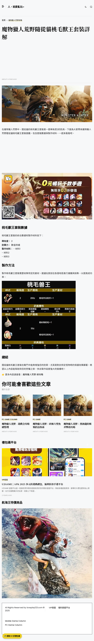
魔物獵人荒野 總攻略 (33, 374)
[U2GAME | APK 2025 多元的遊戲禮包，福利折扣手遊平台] (47, 462)
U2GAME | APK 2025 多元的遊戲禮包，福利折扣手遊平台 (32, 484)
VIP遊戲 (5, 480)
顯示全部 (6, 389)
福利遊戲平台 (64, 607)
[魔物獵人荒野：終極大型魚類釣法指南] (47, 405)
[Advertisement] (47, 61)
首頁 (4, 20)
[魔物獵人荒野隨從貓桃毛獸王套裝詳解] (47, 104)
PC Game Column (9, 419)
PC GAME (36, 419)
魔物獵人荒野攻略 (15, 20)
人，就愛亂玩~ (16, 7)
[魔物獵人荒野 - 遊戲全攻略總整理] (16, 405)
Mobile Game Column (15, 621)
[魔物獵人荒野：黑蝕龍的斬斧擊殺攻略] (78, 405)
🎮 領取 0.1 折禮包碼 (12, 636)
